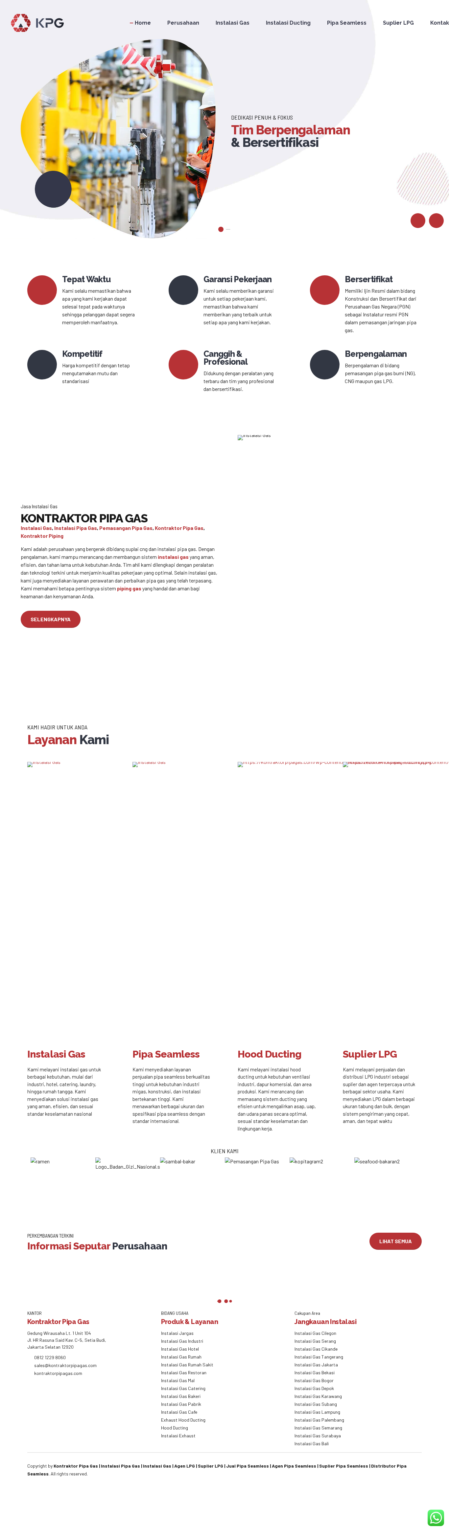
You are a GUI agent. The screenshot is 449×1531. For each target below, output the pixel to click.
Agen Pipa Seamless (294, 1466)
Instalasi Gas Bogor (314, 1380)
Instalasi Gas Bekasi (315, 1372)
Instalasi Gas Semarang (318, 1427)
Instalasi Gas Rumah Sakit (187, 1364)
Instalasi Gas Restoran (183, 1372)
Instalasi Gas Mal (178, 1380)
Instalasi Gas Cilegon (315, 1333)
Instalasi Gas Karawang (318, 1396)
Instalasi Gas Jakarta (316, 1364)
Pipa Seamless (346, 23)
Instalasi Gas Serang (315, 1341)
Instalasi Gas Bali (312, 1443)
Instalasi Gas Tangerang (319, 1357)
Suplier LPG (398, 23)
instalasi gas (173, 557)
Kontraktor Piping (42, 536)
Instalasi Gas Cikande (316, 1349)
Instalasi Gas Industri (182, 1341)
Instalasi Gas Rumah (181, 1357)
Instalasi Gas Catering (183, 1388)
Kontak (439, 23)
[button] (418, 220)
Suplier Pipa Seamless (343, 1466)
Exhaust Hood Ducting (183, 1420)
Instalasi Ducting (288, 23)
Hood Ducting (174, 1427)
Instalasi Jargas (177, 1333)
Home (143, 23)
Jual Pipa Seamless (247, 1466)
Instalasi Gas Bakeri (181, 1396)
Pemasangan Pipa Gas (126, 528)
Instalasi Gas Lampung (317, 1412)
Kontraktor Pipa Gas (179, 528)
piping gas (129, 588)
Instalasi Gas (232, 23)
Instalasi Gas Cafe (179, 1412)
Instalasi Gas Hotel (180, 1349)
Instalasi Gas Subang (316, 1404)
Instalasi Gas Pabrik (181, 1404)
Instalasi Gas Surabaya (318, 1435)
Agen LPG (184, 1466)
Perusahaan (183, 23)
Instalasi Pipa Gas (75, 528)
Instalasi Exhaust (178, 1435)
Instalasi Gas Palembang (319, 1420)
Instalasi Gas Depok (314, 1388)
